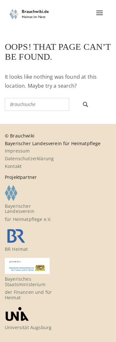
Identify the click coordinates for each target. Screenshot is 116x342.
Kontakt (13, 166)
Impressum (17, 151)
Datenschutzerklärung (29, 158)
